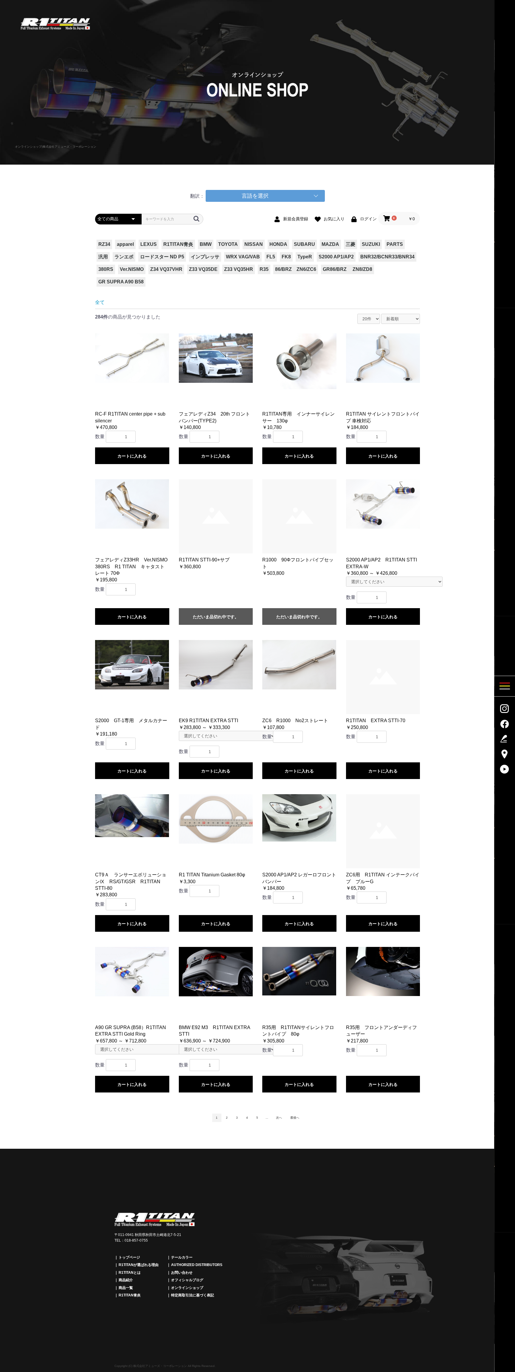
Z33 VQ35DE (203, 269)
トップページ (129, 1257)
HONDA (278, 244)
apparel (125, 244)
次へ (279, 1117)
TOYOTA (228, 244)
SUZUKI (371, 244)
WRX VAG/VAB (243, 256)
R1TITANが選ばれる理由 (139, 1265)
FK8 (286, 256)
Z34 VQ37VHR (166, 269)
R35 (264, 269)
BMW (206, 244)
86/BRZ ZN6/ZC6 (295, 269)
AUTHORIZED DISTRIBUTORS (196, 1265)
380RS (105, 269)
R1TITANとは (130, 1272)
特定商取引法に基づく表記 (192, 1295)
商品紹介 (126, 1280)
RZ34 (104, 244)
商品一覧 (126, 1288)
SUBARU (304, 244)
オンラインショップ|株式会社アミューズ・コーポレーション (55, 146)
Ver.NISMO (132, 269)
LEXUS (148, 244)
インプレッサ (205, 256)
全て (100, 302)
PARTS (395, 244)
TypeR (304, 256)
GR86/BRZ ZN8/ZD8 (347, 269)
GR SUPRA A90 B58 (121, 281)
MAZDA (330, 244)
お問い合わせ (182, 1272)
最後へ (294, 1117)
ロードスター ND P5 (162, 256)
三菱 (350, 244)
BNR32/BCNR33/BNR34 (387, 256)
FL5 (270, 256)
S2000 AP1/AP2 (336, 256)
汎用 (103, 256)
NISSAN (253, 244)
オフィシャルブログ (187, 1280)
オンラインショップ (187, 1288)
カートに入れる (132, 456)
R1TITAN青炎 (178, 244)
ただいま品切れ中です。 (216, 616)
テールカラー (182, 1257)
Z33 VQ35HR (238, 269)
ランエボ (124, 256)
